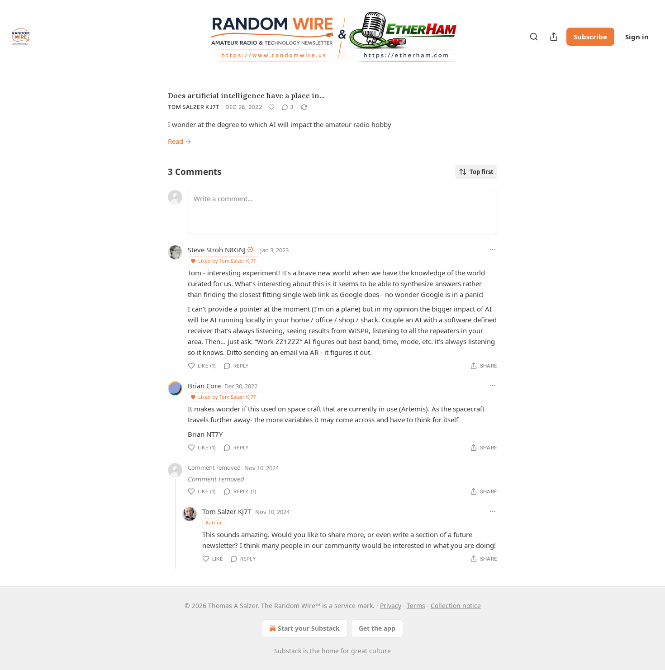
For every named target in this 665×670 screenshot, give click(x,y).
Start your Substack (309, 628)
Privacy (390, 605)
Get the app (377, 628)
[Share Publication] (554, 37)
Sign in (637, 36)
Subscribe (590, 36)
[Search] (534, 37)
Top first (482, 172)
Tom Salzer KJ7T (194, 107)
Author (213, 522)
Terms (416, 605)
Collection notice (456, 605)
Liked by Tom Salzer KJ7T (227, 260)
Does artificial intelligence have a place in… (246, 95)
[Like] (271, 107)
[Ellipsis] (492, 249)
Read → (179, 141)
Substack (287, 650)
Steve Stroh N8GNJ (217, 249)
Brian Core (204, 385)
